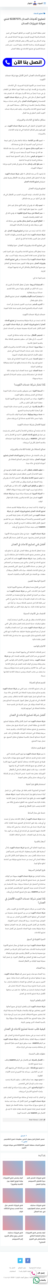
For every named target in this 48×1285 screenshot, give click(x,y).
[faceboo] (27, 1260)
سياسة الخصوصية (35, 1268)
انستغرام (13, 1271)
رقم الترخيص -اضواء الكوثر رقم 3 (30, 1271)
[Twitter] (20, 1260)
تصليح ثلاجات (38, 13)
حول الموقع (22, 1268)
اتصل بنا (12, 1268)
